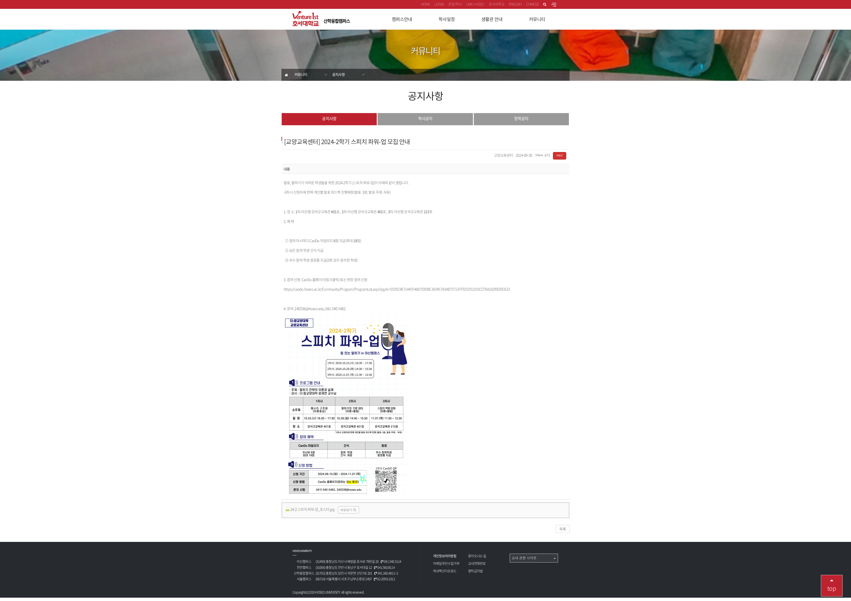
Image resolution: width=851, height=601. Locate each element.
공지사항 (338, 74)
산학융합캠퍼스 (337, 21)
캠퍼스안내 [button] (402, 19)
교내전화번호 (477, 563)
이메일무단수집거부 (446, 563)
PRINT (559, 156)
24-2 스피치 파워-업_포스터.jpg (312, 509)
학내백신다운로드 (445, 570)
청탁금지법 (475, 570)
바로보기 (346, 509)
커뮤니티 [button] (537, 19)
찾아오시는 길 (477, 555)
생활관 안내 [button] (491, 19)
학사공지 (425, 118)
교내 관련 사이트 (525, 557)
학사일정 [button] (447, 19)
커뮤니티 (301, 74)
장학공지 (521, 118)
